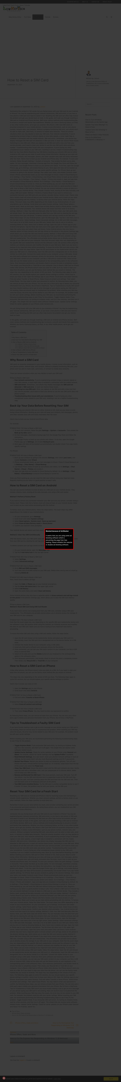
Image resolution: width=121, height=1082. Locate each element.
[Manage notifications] (3, 1078)
